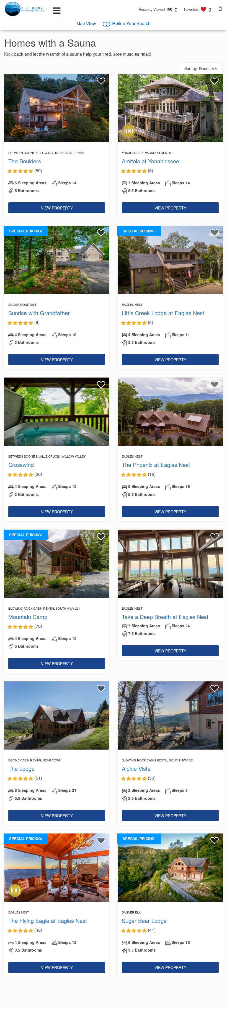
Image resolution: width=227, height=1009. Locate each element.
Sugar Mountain (22, 304)
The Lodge (21, 768)
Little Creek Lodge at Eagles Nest (163, 313)
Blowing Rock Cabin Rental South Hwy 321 (158, 760)
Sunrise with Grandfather (39, 313)
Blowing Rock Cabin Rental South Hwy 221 (44, 608)
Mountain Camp (27, 617)
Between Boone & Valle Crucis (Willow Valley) (47, 456)
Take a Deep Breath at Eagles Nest (165, 617)
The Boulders (24, 161)
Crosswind (21, 465)
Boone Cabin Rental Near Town (34, 760)
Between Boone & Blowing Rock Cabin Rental (46, 152)
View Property (57, 208)
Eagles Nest (132, 304)
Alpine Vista (136, 768)
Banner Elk (131, 912)
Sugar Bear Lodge (144, 921)
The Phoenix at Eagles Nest (156, 465)
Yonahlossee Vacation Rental (147, 152)
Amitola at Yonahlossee (150, 161)
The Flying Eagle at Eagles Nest (47, 921)
